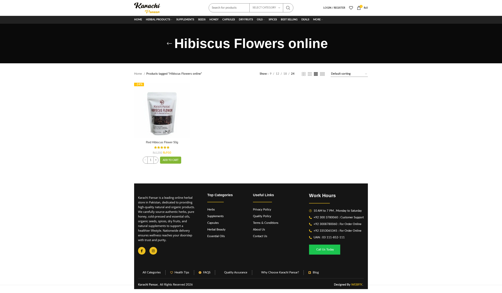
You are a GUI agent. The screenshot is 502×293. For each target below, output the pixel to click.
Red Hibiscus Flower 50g (162, 142)
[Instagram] (153, 250)
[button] (170, 160)
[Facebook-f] (142, 250)
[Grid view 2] (304, 74)
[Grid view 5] (322, 74)
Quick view (187, 97)
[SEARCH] (288, 7)
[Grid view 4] (316, 74)
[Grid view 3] (310, 74)
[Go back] (169, 43)
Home (138, 73)
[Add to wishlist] (187, 106)
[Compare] (187, 89)
